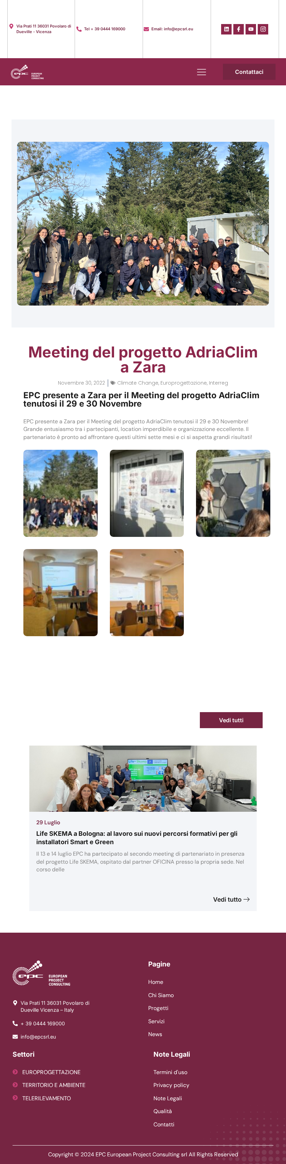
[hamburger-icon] (201, 71)
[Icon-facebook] (238, 29)
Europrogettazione (183, 382)
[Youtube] (251, 29)
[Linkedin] (226, 29)
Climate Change (137, 382)
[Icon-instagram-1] (263, 29)
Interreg (218, 382)
